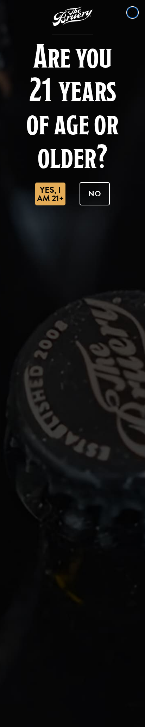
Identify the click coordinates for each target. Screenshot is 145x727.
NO (94, 193)
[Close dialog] (132, 12)
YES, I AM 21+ (50, 194)
